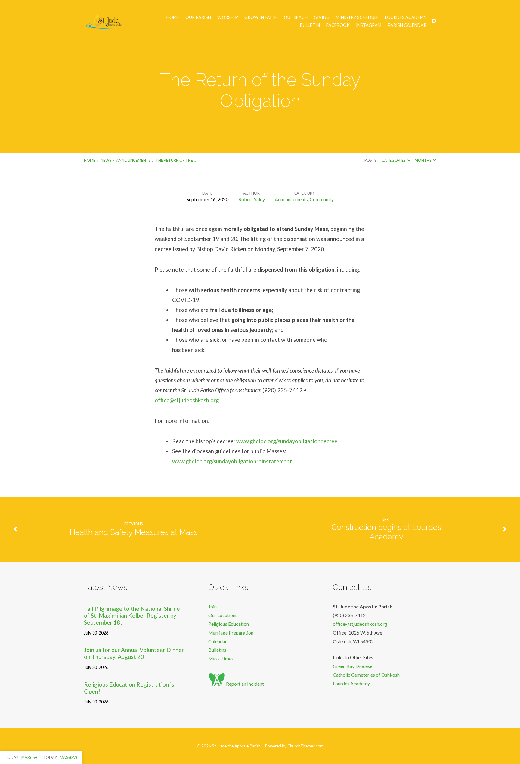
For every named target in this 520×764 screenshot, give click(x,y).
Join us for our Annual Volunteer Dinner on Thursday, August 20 (134, 653)
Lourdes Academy (405, 17)
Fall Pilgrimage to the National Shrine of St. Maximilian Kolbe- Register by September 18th (132, 615)
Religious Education (228, 624)
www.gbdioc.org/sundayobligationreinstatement (232, 461)
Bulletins (217, 650)
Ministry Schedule (357, 17)
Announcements (133, 160)
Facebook (338, 25)
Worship (227, 17)
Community (322, 199)
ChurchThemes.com (305, 746)
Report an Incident (244, 684)
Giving (322, 17)
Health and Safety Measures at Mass (133, 532)
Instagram (368, 25)
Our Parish (198, 17)
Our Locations (222, 615)
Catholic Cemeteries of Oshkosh (366, 675)
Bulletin (310, 25)
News (106, 160)
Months (423, 160)
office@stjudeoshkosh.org (187, 400)
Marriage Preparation (230, 632)
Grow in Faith (260, 17)
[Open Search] (433, 21)
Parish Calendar (407, 25)
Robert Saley (251, 199)
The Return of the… (176, 160)
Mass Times (221, 658)
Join (212, 606)
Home (172, 17)
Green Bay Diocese (352, 666)
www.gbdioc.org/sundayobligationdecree (286, 441)
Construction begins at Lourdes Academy (386, 532)
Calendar (217, 641)
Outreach (296, 17)
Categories (394, 160)
